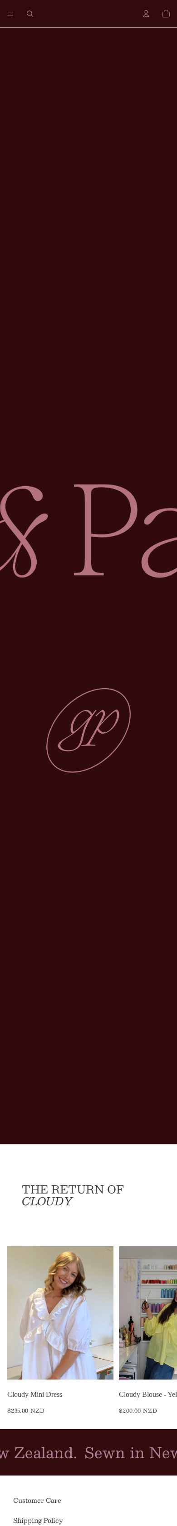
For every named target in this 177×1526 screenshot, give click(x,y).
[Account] (146, 14)
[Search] (30, 14)
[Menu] (10, 13)
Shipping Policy (38, 1520)
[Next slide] (160, 1330)
